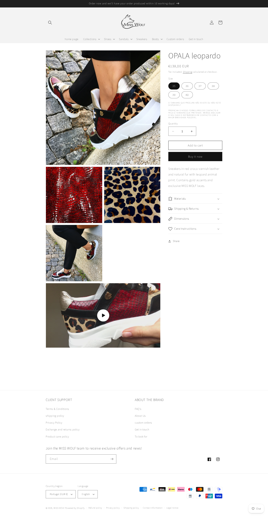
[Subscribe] (112, 459)
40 (187, 95)
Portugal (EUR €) (59, 494)
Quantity (173, 123)
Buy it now (195, 156)
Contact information (152, 507)
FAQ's (138, 409)
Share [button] (176, 241)
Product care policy (57, 436)
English (86, 494)
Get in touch (142, 429)
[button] (50, 22)
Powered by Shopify (75, 508)
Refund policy (95, 507)
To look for (141, 436)
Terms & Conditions (57, 409)
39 (174, 95)
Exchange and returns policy (62, 429)
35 (174, 86)
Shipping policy (131, 507)
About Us (140, 415)
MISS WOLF (59, 508)
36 (187, 86)
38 (213, 86)
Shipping (187, 71)
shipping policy (55, 415)
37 (200, 86)
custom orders (143, 422)
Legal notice (172, 507)
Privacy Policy (54, 422)
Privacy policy (113, 507)
